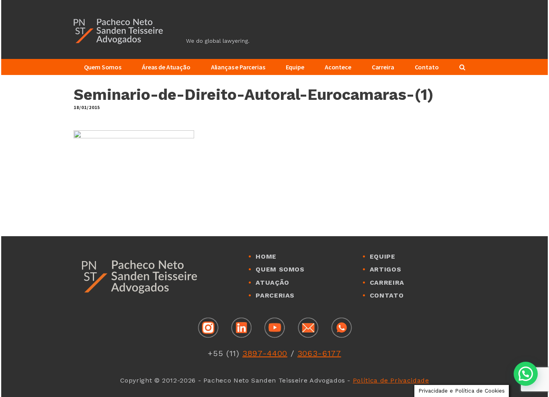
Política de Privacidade (391, 380)
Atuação (272, 282)
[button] (526, 374)
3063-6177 (319, 353)
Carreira (387, 282)
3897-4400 (264, 353)
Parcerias (275, 295)
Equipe (382, 256)
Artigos (385, 269)
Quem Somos (280, 269)
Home (266, 256)
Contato (387, 295)
